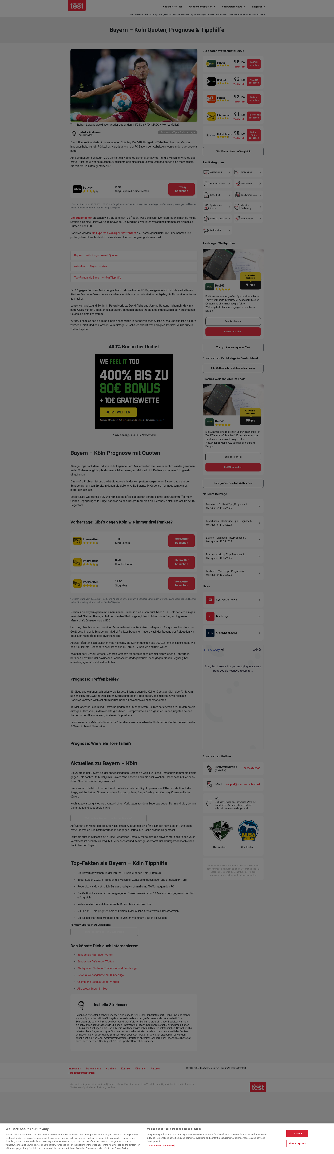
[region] (167, 1138)
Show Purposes (297, 1143)
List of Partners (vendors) (161, 1145)
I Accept (297, 1133)
